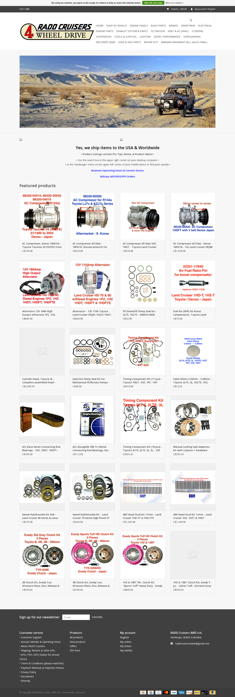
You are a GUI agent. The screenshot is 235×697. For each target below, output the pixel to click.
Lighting (145, 36)
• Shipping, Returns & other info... (37, 650)
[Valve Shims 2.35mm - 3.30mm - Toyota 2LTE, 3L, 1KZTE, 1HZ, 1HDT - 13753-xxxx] (193, 351)
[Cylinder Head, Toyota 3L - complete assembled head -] (42, 351)
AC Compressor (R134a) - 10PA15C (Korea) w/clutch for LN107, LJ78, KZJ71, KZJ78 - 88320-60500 (90, 245)
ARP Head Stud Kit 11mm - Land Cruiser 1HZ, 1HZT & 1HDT (192, 516)
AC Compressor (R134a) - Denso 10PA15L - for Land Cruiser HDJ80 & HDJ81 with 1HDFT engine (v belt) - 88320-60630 (192, 245)
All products (76, 637)
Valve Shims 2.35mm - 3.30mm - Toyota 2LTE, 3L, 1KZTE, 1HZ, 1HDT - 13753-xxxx (192, 380)
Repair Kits (151, 42)
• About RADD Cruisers (32, 646)
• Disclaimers (26, 676)
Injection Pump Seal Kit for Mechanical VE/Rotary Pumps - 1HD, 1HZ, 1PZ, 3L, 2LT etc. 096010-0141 (91, 380)
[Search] (189, 20)
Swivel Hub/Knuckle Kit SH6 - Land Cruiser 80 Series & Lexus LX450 (40, 516)
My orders (125, 641)
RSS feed (75, 650)
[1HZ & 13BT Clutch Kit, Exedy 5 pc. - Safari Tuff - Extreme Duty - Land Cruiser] (193, 554)
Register (124, 637)
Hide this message (153, 3)
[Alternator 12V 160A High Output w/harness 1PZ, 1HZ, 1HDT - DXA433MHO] (42, 284)
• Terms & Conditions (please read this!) (41, 663)
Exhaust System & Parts (132, 31)
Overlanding (192, 36)
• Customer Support (30, 637)
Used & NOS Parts (129, 42)
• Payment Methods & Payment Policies (41, 667)
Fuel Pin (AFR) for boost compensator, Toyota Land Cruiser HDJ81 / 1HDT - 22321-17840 (191, 313)
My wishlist (126, 650)
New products (78, 641)
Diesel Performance (167, 36)
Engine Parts (104, 31)
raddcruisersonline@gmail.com (192, 643)
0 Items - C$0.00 (179, 9)
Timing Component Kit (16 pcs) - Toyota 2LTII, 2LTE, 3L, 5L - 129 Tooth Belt (142, 448)
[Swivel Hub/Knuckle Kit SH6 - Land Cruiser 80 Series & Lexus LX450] (42, 487)
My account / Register (205, 9)
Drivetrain (188, 25)
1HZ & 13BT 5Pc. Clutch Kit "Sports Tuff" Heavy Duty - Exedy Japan (142, 584)
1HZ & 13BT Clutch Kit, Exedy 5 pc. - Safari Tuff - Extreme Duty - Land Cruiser (192, 584)
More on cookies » (175, 3)
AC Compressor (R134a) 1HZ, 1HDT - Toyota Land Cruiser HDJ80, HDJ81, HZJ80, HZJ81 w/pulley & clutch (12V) (140, 245)
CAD (27, 9)
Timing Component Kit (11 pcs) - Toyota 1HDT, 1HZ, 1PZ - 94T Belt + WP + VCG (142, 380)
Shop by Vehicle (116, 25)
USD (21, 9)
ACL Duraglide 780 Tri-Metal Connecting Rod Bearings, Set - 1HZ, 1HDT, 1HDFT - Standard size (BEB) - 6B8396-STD (91, 448)
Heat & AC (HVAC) (178, 31)
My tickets (125, 646)
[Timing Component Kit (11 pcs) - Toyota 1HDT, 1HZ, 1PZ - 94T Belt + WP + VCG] (142, 351)
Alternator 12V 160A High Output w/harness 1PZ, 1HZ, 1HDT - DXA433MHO (39, 313)
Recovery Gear (105, 42)
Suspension (103, 36)
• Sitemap (24, 680)
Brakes (173, 25)
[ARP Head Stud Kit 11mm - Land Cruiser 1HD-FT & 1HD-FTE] (142, 487)
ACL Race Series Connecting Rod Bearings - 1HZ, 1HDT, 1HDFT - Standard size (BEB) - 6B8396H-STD (41, 448)
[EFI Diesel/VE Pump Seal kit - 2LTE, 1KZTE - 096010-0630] (142, 284)
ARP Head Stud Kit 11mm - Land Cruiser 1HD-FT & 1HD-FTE (142, 516)
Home (99, 25)
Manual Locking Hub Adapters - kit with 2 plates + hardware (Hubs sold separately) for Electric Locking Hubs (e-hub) (192, 448)
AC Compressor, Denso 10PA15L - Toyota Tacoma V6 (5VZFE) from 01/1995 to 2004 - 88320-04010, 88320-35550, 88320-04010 (42, 245)
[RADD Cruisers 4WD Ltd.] (57, 31)
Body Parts (158, 25)
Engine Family (139, 25)
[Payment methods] (142, 692)
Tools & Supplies (125, 36)
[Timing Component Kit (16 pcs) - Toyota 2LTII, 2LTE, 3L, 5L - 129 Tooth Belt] (142, 419)
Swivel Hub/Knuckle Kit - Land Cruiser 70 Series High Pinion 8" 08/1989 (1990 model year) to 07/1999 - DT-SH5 (91, 516)
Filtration (158, 31)
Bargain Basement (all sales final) (184, 42)
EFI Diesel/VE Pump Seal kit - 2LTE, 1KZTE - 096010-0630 (140, 313)
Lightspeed (80, 692)
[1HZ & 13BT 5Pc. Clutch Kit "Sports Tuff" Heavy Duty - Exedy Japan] (142, 554)
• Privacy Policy (27, 672)
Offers (73, 646)
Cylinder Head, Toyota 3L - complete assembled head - (39, 380)
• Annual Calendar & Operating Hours (40, 641)
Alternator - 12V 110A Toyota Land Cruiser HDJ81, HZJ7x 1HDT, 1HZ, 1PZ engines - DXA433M (92, 313)
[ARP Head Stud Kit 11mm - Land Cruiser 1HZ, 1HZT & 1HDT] (193, 487)
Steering (197, 31)
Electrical (205, 25)
